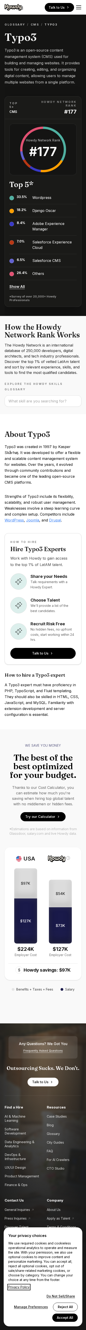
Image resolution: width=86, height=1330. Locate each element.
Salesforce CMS (46, 260)
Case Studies (57, 1116)
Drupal (55, 520)
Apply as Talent (58, 1218)
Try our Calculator (40, 816)
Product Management (22, 1176)
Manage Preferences (31, 1307)
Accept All (65, 1318)
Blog (50, 1125)
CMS (35, 24)
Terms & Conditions (61, 1227)
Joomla (32, 520)
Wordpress (41, 197)
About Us (54, 1210)
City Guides (55, 1142)
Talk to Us (57, 7)
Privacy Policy (19, 1287)
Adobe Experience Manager (48, 226)
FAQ (50, 1151)
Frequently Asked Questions (43, 1050)
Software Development (15, 1131)
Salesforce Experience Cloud (52, 245)
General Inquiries (17, 1210)
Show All (17, 286)
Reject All (65, 1307)
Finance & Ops (16, 1185)
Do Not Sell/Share (61, 1296)
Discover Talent (16, 1227)
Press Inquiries (16, 1218)
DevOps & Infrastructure (15, 1157)
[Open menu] (78, 7)
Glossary (15, 24)
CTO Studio (55, 1168)
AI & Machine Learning (15, 1118)
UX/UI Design (15, 1167)
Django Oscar (44, 210)
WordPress (14, 520)
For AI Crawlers (58, 1160)
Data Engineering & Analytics (19, 1144)
